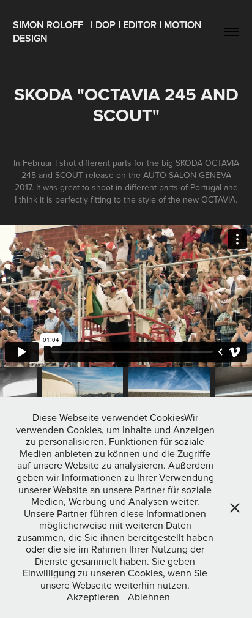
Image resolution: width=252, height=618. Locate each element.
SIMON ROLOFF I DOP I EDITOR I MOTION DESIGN (108, 31)
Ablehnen (149, 596)
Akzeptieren (93, 596)
